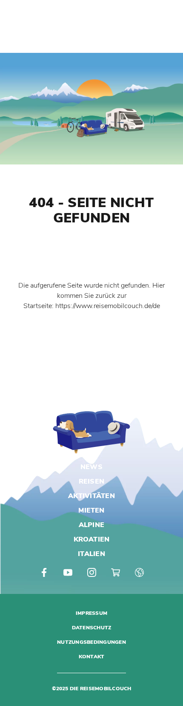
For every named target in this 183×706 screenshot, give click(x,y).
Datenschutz (92, 627)
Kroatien (92, 539)
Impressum (91, 613)
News (91, 467)
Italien (91, 554)
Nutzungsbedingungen (91, 642)
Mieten (91, 510)
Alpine (91, 525)
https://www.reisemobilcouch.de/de (107, 306)
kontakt (92, 656)
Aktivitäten (91, 496)
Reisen (91, 481)
